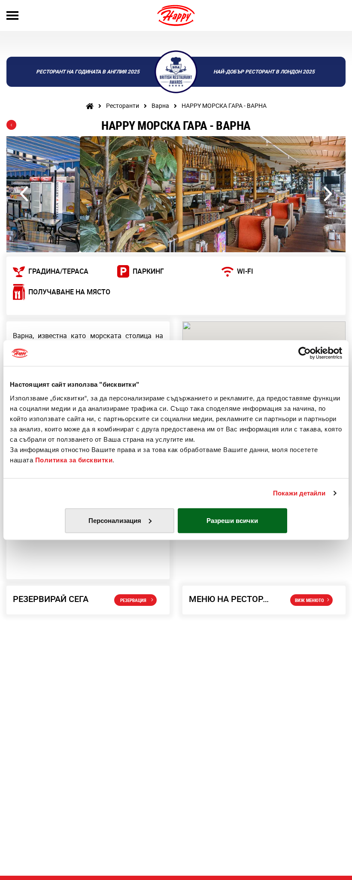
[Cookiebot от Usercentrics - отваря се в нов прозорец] (304, 353)
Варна (160, 105)
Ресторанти (122, 105)
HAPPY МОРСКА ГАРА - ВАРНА (224, 105)
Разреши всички (232, 520)
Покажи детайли (299, 493)
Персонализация (114, 520)
